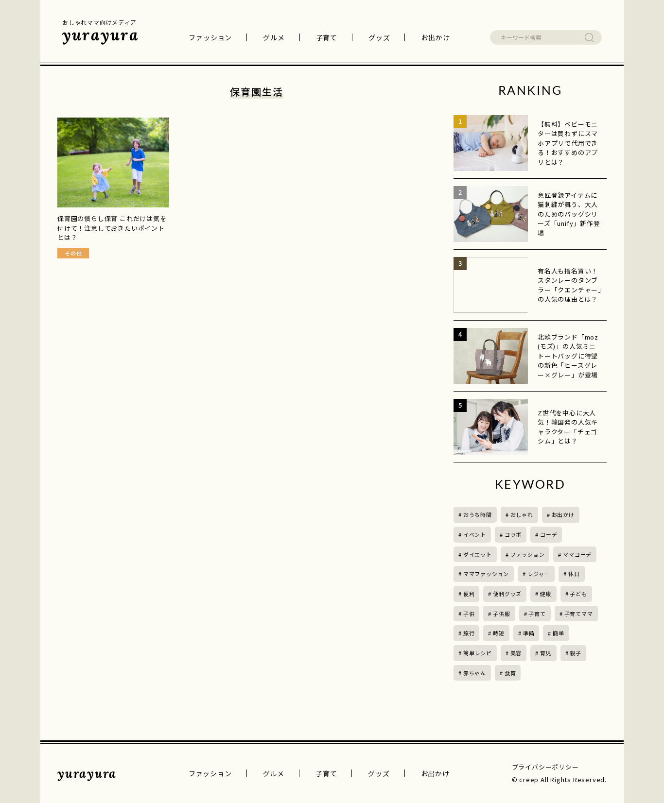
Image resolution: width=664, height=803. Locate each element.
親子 (575, 653)
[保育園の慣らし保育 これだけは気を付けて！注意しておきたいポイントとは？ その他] (113, 162)
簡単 (558, 633)
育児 (546, 653)
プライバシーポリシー (545, 766)
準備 (529, 633)
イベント (474, 534)
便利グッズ (507, 594)
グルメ (273, 37)
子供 (469, 613)
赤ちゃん (474, 673)
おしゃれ (521, 514)
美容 (516, 653)
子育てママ (578, 613)
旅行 (469, 633)
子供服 (501, 613)
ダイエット (477, 554)
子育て (326, 37)
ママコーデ (577, 554)
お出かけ (435, 37)
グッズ (379, 37)
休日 (574, 574)
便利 (469, 594)
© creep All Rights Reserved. (559, 779)
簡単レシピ (477, 653)
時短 (499, 633)
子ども (578, 594)
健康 (546, 594)
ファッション (210, 37)
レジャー (538, 574)
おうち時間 (477, 514)
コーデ (548, 534)
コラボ (513, 534)
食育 (510, 673)
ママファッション (486, 574)
